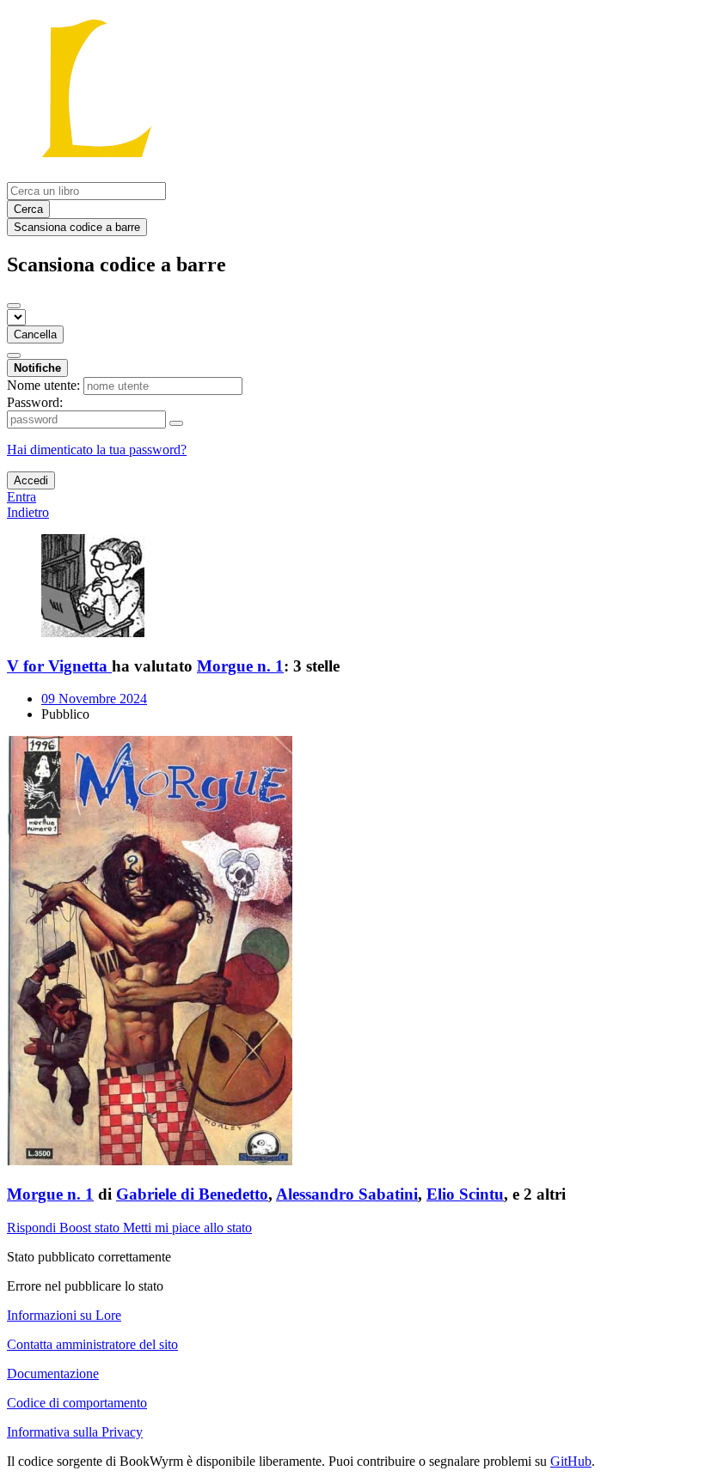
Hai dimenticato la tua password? (97, 449)
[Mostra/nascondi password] (176, 423)
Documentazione (53, 1373)
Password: (35, 402)
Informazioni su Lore (64, 1315)
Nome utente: (43, 385)
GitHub (571, 1461)
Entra (21, 496)
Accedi (31, 480)
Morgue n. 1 (240, 666)
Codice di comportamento (77, 1402)
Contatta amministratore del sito (92, 1344)
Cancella (35, 334)
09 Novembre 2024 (94, 698)
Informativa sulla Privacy (75, 1432)
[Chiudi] (14, 305)
